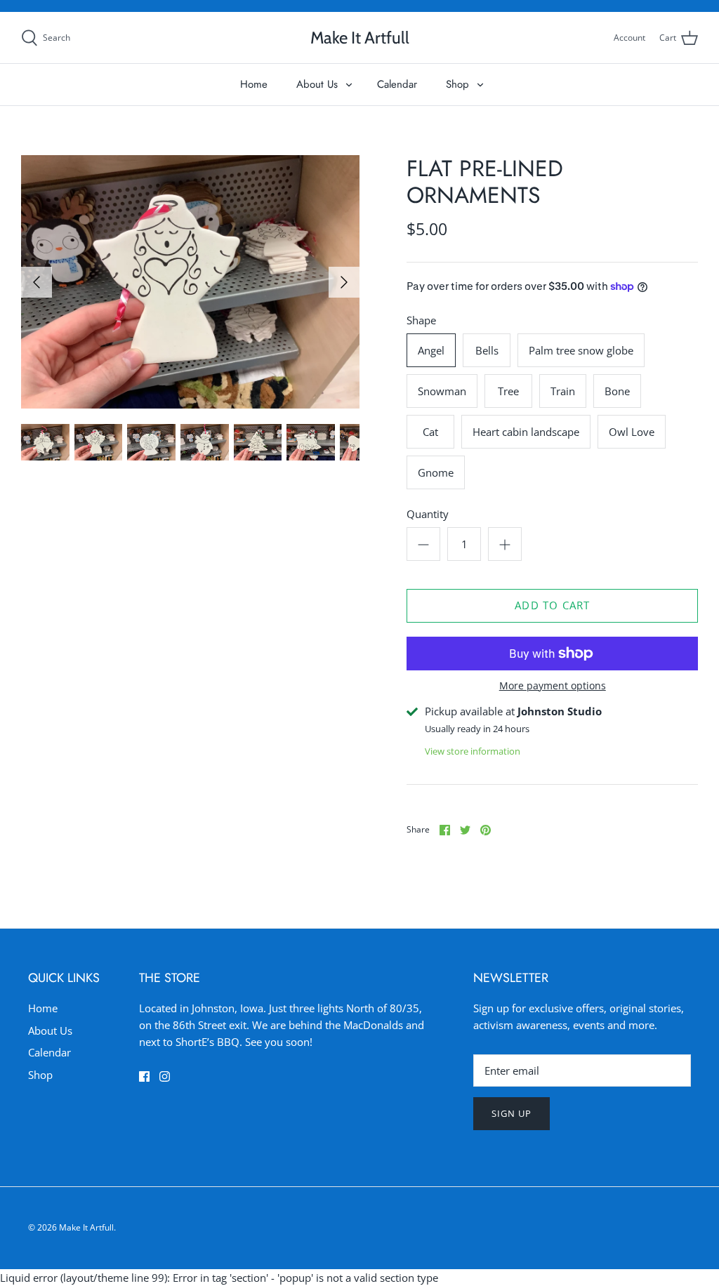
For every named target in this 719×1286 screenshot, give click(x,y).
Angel (431, 350)
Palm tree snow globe (581, 350)
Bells (487, 350)
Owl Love (631, 432)
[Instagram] (164, 1076)
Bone (617, 391)
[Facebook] (144, 1076)
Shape (421, 320)
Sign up (512, 1113)
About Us (317, 84)
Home (254, 84)
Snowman (442, 391)
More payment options (552, 686)
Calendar (397, 84)
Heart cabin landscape (526, 432)
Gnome (436, 472)
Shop (457, 84)
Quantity (428, 514)
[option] (190, 282)
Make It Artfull (86, 1227)
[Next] (344, 282)
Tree (508, 391)
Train (562, 391)
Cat (430, 432)
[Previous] (36, 282)
